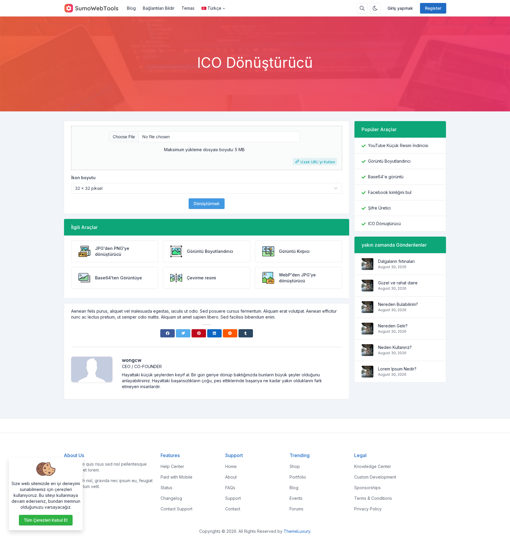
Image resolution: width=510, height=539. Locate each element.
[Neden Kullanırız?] (367, 352)
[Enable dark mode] (375, 8)
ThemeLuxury (297, 531)
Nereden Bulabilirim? (398, 304)
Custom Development (375, 476)
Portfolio (298, 476)
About (231, 476)
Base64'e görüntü (385, 176)
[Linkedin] (214, 333)
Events (296, 498)
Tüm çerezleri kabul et (46, 519)
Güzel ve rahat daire (398, 282)
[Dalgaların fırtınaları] (367, 266)
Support (233, 498)
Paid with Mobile (176, 476)
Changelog (171, 498)
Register (433, 8)
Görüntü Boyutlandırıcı (389, 161)
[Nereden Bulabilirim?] (367, 309)
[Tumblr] (245, 333)
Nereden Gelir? (393, 325)
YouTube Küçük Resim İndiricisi (398, 145)
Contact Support (176, 508)
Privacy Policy (368, 508)
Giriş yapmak (400, 8)
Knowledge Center (372, 466)
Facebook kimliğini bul (389, 192)
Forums (296, 508)
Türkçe (214, 8)
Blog (131, 8)
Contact (232, 508)
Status (166, 487)
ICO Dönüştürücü (384, 223)
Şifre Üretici (379, 207)
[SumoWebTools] (93, 8)
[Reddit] (230, 333)
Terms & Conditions (373, 498)
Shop (295, 466)
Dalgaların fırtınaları (396, 261)
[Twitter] (183, 333)
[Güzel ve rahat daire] (367, 288)
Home (231, 466)
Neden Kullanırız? (395, 347)
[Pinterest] (199, 333)
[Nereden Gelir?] (367, 331)
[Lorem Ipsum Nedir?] (367, 374)
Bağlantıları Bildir (158, 8)
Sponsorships (367, 487)
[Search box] (362, 8)
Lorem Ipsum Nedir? (397, 368)
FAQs (230, 487)
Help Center (172, 466)
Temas (188, 8)
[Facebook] (167, 333)
